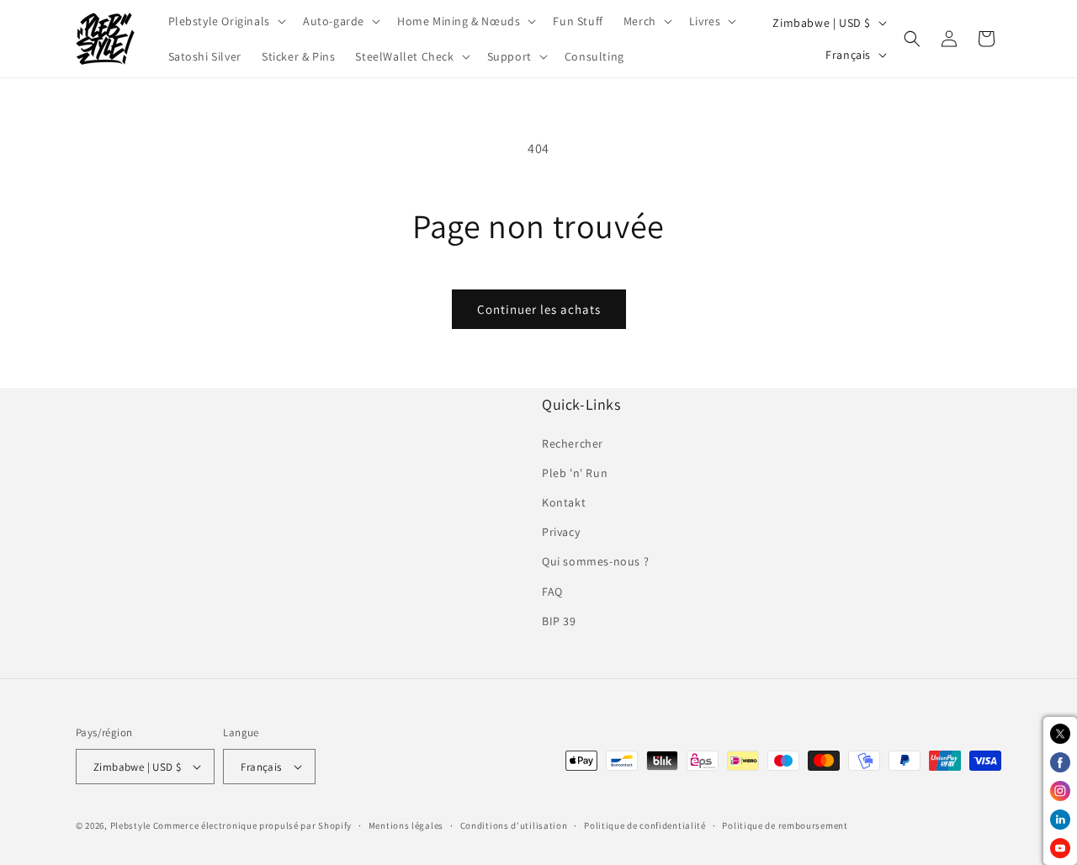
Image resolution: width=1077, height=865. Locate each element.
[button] (225, 21)
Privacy (561, 531)
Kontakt (564, 502)
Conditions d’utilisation (514, 825)
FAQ (552, 591)
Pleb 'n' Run (574, 472)
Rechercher (572, 443)
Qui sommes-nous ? (595, 561)
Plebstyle (130, 825)
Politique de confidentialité (645, 825)
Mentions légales (406, 825)
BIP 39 (559, 621)
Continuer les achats (539, 309)
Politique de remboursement (784, 825)
